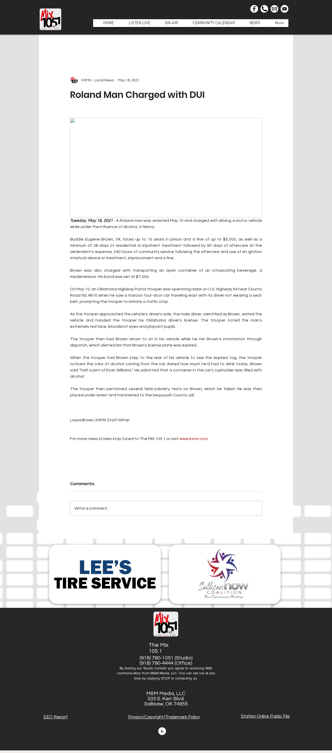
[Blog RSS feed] (162, 731)
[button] (169, 23)
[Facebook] (254, 9)
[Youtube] (284, 9)
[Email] (274, 9)
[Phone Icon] (264, 9)
